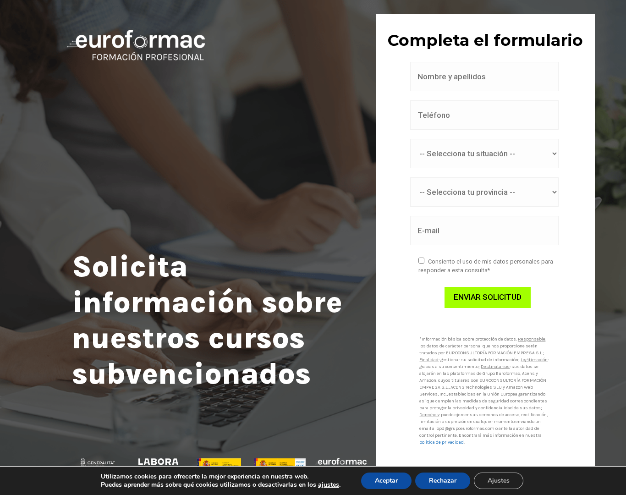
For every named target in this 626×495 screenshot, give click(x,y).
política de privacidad (441, 442)
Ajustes (499, 480)
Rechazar (442, 480)
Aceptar (386, 480)
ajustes (328, 485)
